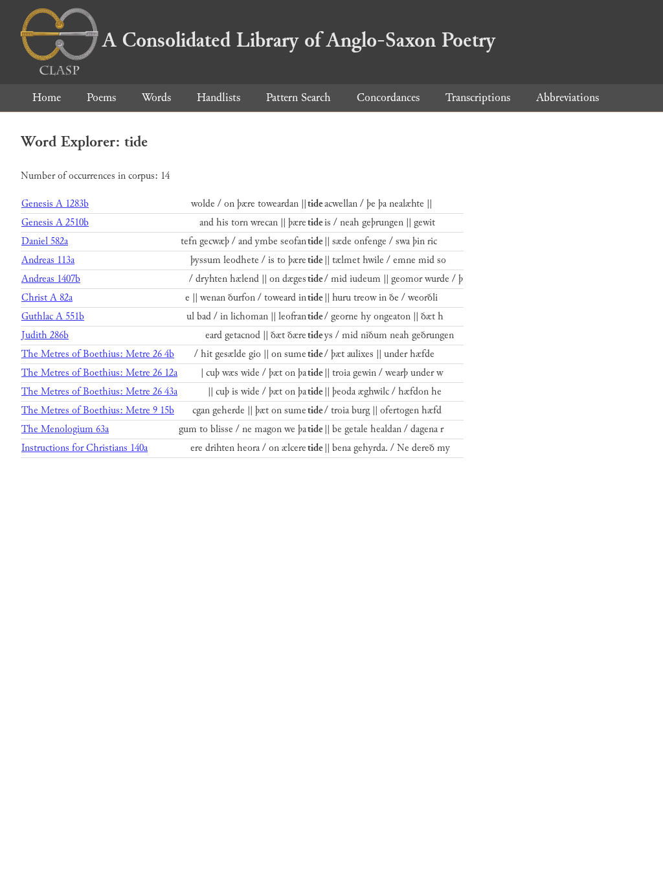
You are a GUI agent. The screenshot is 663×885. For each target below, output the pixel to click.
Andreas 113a (47, 260)
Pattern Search (298, 97)
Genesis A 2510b (55, 222)
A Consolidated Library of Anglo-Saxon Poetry (298, 40)
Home (46, 97)
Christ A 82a (47, 297)
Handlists (218, 97)
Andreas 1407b (50, 278)
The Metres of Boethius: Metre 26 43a (99, 391)
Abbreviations (567, 97)
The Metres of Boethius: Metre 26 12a (99, 372)
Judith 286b (45, 335)
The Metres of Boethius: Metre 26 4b (97, 354)
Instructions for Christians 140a (84, 448)
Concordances (388, 97)
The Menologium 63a (65, 429)
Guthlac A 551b (52, 316)
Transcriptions (477, 97)
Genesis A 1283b (55, 203)
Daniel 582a (44, 241)
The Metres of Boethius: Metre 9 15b (97, 410)
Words (156, 97)
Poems (101, 97)
